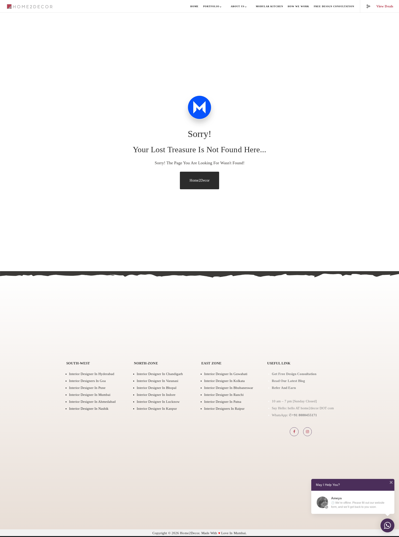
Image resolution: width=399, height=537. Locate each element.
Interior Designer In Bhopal (156, 388)
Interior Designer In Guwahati (225, 374)
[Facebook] (294, 431)
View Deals (384, 6)
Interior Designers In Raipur (224, 408)
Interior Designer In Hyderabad (91, 374)
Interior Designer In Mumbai (89, 395)
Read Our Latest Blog (288, 381)
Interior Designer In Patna (222, 402)
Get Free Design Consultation (294, 374)
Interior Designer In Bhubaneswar (228, 388)
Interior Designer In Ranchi (224, 395)
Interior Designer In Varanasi (157, 381)
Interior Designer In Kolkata (224, 381)
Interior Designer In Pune (87, 388)
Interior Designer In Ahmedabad (92, 402)
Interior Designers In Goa (87, 381)
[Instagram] (307, 431)
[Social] (365, 6)
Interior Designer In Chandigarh (160, 374)
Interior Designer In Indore (156, 395)
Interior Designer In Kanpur (157, 408)
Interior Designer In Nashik (89, 408)
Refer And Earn (284, 388)
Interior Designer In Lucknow (158, 402)
